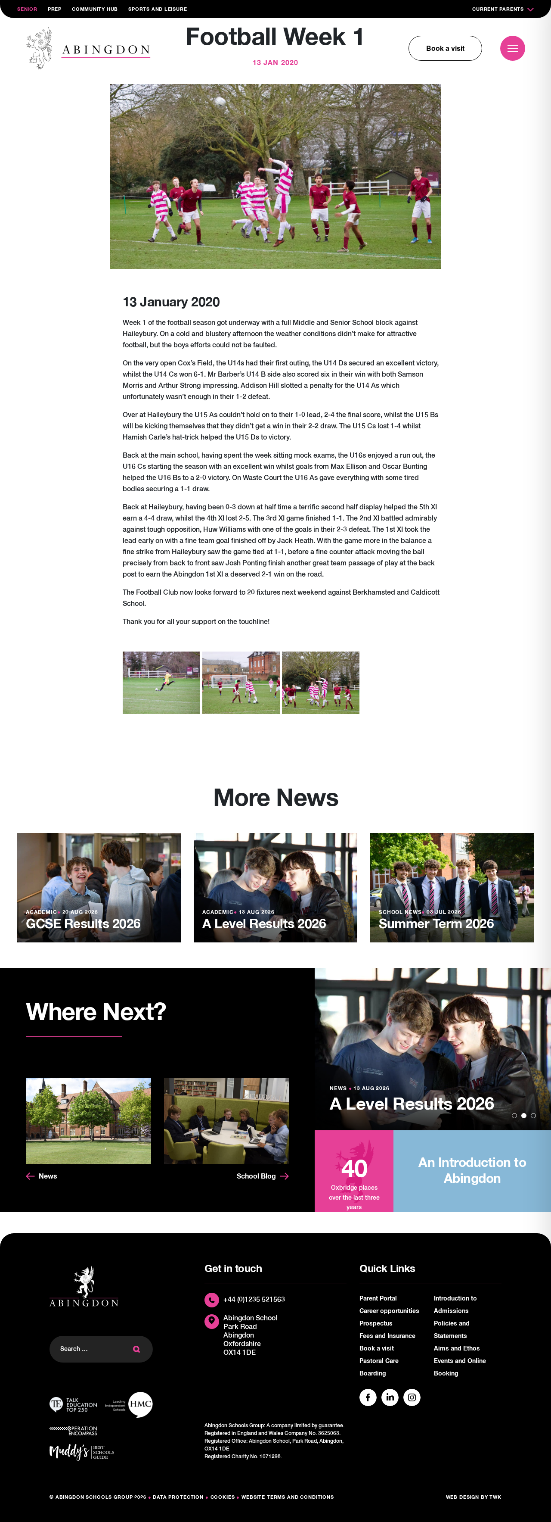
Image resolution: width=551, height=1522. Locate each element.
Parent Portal (378, 1299)
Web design (463, 1497)
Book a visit (445, 48)
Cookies (222, 1497)
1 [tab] (514, 1115)
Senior (27, 9)
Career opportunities (389, 1311)
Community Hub (95, 9)
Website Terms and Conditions (287, 1497)
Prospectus (376, 1324)
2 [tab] (523, 1115)
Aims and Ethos (457, 1349)
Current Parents (498, 9)
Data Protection (178, 1497)
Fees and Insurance (387, 1336)
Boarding (372, 1374)
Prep (55, 9)
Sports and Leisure (157, 9)
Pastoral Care (379, 1361)
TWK (495, 1497)
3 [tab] (533, 1115)
